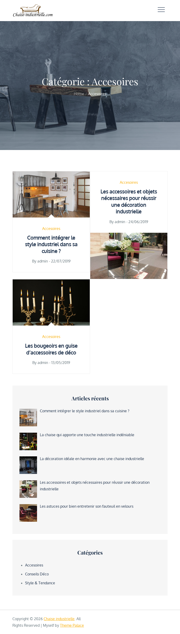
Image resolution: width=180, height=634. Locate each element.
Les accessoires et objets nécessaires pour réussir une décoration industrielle (129, 201)
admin (42, 261)
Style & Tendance (40, 583)
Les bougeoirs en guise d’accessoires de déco (51, 349)
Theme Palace (72, 625)
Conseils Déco (37, 574)
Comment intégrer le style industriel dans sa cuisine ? (51, 244)
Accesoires (51, 228)
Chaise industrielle (59, 618)
